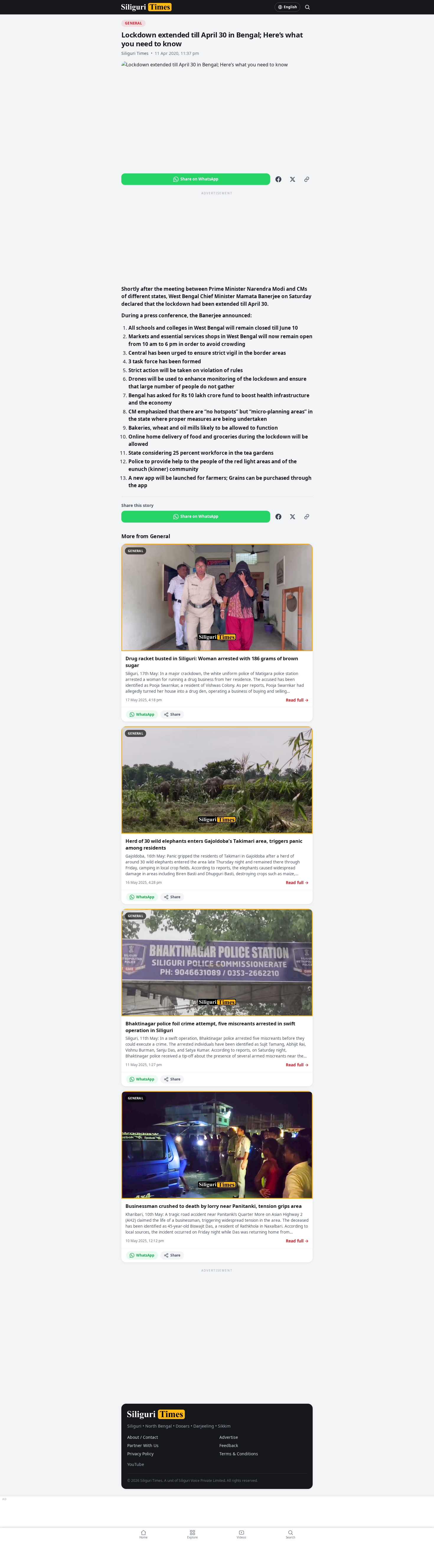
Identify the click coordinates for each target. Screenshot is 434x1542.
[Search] (307, 7)
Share (175, 714)
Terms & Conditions (238, 1453)
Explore (192, 1537)
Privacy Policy (140, 1453)
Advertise (228, 1437)
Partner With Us (143, 1445)
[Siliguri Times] (146, 7)
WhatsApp (145, 714)
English (290, 6)
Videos (241, 1537)
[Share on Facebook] (278, 179)
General (133, 23)
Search (290, 1537)
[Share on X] (292, 179)
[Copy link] (307, 179)
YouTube (135, 1464)
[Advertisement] (217, 238)
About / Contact (142, 1437)
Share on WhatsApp (199, 179)
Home (143, 1537)
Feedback (228, 1445)
